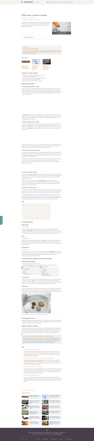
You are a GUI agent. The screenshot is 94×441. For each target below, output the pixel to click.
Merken (31, 19)
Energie (60, 2)
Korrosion (45, 321)
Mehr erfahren (59, 434)
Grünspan (29, 90)
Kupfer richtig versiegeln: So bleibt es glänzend (25, 67)
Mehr (40, 19)
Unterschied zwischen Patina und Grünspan (33, 360)
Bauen (49, 2)
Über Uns (71, 2)
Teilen (36, 19)
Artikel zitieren (25, 19)
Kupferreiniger (25, 114)
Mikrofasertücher (30, 128)
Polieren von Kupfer (33, 174)
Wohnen (66, 2)
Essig (30, 125)
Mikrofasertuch (47, 292)
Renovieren (55, 2)
